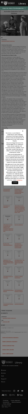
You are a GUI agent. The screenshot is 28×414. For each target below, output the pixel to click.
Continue (15, 182)
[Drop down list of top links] (2, 2)
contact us (19, 180)
